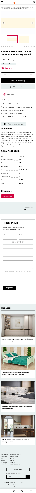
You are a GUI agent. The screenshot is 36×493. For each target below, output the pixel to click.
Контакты (4, 462)
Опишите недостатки (9, 259)
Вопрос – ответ (14, 456)
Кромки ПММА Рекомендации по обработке (16, 117)
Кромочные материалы (21, 7)
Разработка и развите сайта (18, 486)
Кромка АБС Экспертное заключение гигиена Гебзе (18, 107)
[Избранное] (22, 491)
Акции (12, 460)
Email (21, 234)
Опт (2, 458)
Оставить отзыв (7, 196)
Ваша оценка (6, 241)
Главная (3, 7)
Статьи (12, 458)
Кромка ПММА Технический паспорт (13, 110)
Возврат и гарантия (16, 454)
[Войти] (5, 491)
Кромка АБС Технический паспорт (13, 104)
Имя (4, 234)
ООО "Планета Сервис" (16, 482)
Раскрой (3, 464)
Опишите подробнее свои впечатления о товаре (17, 271)
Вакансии (4, 456)
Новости (12, 462)
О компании (4, 454)
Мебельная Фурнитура (10, 7)
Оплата (3, 460)
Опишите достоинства (9, 247)
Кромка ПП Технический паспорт (12, 113)
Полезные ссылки (15, 464)
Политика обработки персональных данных (18, 484)
